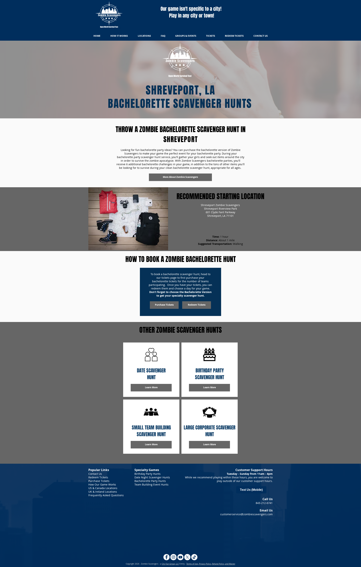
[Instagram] (173, 557)
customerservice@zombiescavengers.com (246, 514)
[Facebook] (166, 557)
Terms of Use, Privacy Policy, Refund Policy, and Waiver (210, 564)
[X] (187, 557)
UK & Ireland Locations (102, 491)
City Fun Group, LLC (170, 564)
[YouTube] (180, 557)
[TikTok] (194, 557)
